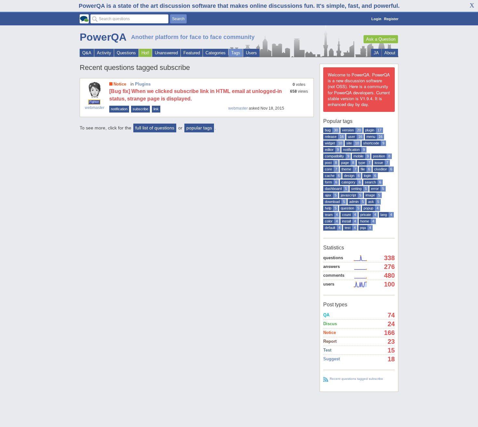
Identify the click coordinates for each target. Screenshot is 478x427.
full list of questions (154, 127)
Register (391, 19)
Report (330, 341)
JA (376, 52)
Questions (126, 52)
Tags (235, 52)
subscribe (140, 109)
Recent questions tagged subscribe (356, 378)
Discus (330, 323)
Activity (104, 52)
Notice (119, 84)
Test (327, 350)
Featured (191, 52)
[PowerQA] (84, 18)
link (156, 109)
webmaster (94, 107)
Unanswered (166, 52)
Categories (216, 52)
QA (326, 315)
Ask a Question (380, 39)
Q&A (86, 52)
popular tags (199, 127)
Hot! (145, 52)
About (389, 52)
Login (376, 19)
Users (251, 52)
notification (119, 109)
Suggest (331, 358)
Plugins (143, 84)
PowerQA (103, 37)
